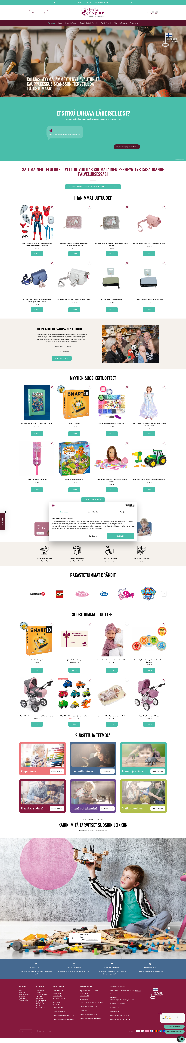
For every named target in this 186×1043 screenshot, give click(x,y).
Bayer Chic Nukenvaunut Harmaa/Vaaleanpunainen (37, 716)
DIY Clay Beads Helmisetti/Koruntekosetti (112, 423)
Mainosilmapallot (41, 994)
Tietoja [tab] (122, 512)
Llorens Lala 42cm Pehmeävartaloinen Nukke (112, 716)
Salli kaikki (120, 536)
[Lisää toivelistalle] (52, 207)
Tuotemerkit (134, 23)
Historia (38, 992)
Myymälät (39, 996)
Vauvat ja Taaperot (121, 23)
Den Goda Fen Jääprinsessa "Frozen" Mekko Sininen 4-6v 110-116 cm (149, 425)
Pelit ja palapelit (24, 994)
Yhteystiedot (40, 990)
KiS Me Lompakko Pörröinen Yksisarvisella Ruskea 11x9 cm (111, 245)
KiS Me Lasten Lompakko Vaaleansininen (149, 299)
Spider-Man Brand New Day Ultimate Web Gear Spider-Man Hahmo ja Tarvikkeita (37, 245)
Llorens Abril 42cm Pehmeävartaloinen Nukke (112, 660)
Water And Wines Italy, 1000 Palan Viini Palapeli (37, 423)
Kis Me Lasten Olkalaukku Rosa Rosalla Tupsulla (149, 243)
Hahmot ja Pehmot (71, 23)
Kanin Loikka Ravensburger (74, 479)
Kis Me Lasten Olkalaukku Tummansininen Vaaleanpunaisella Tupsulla (37, 301)
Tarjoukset (51, 23)
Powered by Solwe (51, 1031)
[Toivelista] (152, 13)
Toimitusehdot (40, 1004)
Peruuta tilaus (40, 1008)
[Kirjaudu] (147, 13)
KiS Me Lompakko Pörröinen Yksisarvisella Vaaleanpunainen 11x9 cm (74, 245)
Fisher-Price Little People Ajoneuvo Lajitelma (74, 716)
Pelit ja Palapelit (106, 23)
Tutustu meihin (61, 358)
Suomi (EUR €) (25, 1031)
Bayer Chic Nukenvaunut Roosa (149, 716)
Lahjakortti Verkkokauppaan (74, 660)
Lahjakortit (22, 996)
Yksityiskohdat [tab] (93, 512)
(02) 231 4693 (57, 996)
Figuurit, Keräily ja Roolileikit (89, 23)
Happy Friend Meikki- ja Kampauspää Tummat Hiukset (111, 481)
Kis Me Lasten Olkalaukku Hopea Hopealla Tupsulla (74, 299)
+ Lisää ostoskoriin (92, 940)
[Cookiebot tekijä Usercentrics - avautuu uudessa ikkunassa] (126, 505)
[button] (2, 521)
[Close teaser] (5, 512)
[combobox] (38, 12)
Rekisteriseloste (41, 1000)
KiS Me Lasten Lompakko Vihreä (111, 299)
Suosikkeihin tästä (93, 499)
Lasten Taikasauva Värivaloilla (37, 479)
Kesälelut (22, 992)
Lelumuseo (39, 998)
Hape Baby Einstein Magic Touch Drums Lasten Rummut (149, 661)
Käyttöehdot (40, 1002)
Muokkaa (92, 536)
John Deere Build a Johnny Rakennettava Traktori (149, 479)
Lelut (60, 23)
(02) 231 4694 (84, 996)
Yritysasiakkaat (24, 1000)
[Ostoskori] (156, 13)
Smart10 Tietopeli (74, 423)
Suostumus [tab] (64, 512)
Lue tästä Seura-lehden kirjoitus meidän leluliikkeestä (93, 186)
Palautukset (39, 1006)
